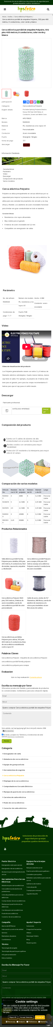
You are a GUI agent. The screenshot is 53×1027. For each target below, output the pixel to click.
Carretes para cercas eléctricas (12, 910)
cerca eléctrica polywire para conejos (15, 665)
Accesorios (9, 731)
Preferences (32, 1022)
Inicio (4, 17)
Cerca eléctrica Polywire (23, 17)
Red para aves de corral (34, 868)
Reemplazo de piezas (9, 936)
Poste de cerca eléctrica (10, 913)
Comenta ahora (36, 677)
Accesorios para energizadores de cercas (13, 873)
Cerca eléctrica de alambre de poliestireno (12, 890)
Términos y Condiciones (16, 737)
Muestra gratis (31, 943)
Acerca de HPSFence (8, 926)
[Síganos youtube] (5, 849)
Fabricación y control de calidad (12, 929)
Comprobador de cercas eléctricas (13, 901)
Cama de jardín (31, 887)
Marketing (43, 1022)
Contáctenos (6, 939)
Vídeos (28, 933)
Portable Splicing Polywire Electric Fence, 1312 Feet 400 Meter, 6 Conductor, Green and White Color (35, 112)
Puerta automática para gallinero (37, 871)
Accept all (40, 1017)
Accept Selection (26, 1017)
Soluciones (30, 926)
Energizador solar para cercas (12, 865)
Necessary (11, 1022)
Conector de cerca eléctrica (11, 917)
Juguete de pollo (32, 894)
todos (10, 17)
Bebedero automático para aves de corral (38, 879)
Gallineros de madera (33, 884)
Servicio (4, 933)
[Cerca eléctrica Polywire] (26, 145)
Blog (28, 939)
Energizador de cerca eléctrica (12, 868)
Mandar (6, 741)
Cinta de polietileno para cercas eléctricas (12, 896)
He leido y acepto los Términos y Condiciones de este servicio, (22, 736)
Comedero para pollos (34, 874)
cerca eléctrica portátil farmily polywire (16, 662)
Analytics (22, 1022)
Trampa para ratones (33, 890)
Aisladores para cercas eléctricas (13, 885)
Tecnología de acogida (9, 948)
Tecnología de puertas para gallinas (14, 951)
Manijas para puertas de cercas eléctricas (12, 905)
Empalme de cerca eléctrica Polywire (33, 658)
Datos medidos (7, 958)
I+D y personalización (9, 955)
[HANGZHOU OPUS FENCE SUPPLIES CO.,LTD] (26, 9)
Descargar (45, 410)
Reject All (12, 1017)
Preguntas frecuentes (33, 929)
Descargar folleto (32, 936)
